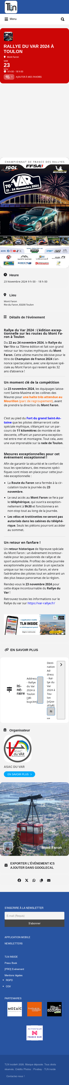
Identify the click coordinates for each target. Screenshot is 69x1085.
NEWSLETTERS (14, 943)
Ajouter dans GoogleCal (32, 867)
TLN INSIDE (11, 956)
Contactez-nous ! (15, 1076)
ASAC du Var (14, 766)
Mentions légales (14, 975)
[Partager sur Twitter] (27, 880)
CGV (8, 986)
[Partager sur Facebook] (19, 880)
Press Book (11, 963)
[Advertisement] (34, 121)
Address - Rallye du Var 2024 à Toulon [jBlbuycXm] (32, 690)
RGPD (9, 980)
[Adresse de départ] (61, 690)
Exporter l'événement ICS (32, 863)
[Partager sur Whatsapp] (34, 880)
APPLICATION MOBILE (17, 937)
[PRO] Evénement (14, 969)
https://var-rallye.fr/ (41, 603)
